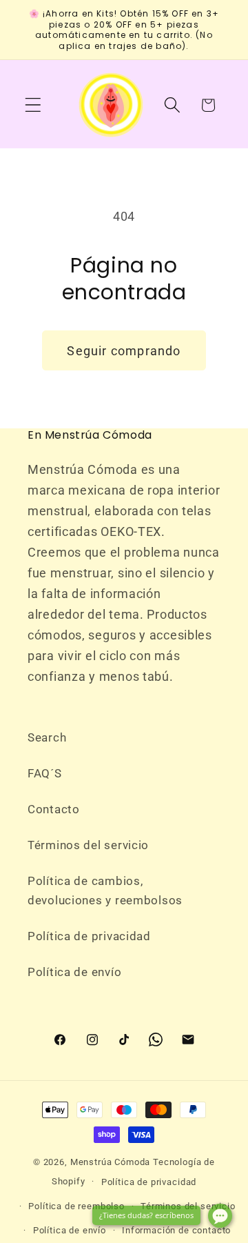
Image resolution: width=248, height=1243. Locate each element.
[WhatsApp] (156, 1039)
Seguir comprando (123, 351)
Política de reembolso (76, 1206)
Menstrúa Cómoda (110, 1162)
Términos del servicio (88, 845)
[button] (33, 105)
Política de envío (74, 972)
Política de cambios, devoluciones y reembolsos (105, 890)
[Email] (188, 1039)
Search (47, 737)
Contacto (54, 809)
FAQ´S (45, 773)
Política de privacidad (89, 936)
